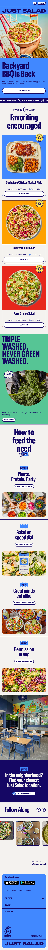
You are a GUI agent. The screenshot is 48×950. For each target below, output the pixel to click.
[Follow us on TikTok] (38, 809)
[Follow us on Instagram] (44, 809)
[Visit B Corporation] (7, 931)
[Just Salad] (24, 11)
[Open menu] (35, 3)
